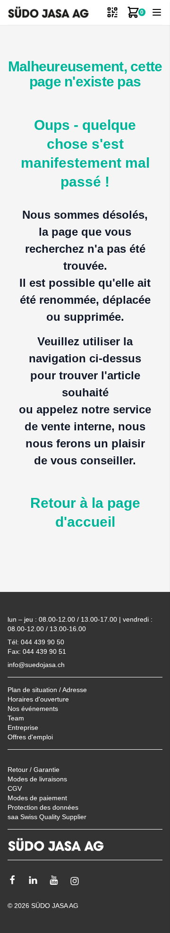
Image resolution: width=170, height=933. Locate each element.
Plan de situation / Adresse (47, 689)
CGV (15, 788)
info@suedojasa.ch (36, 664)
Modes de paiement (37, 798)
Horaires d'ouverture (38, 699)
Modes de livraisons (37, 779)
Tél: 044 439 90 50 (36, 642)
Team (16, 718)
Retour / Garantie (34, 769)
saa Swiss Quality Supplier (47, 817)
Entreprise (23, 727)
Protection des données (43, 807)
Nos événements (33, 708)
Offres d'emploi (30, 737)
